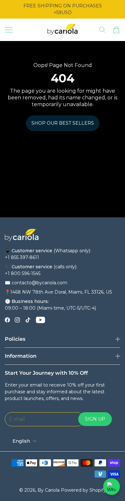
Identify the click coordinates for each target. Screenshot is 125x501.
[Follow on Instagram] (17, 320)
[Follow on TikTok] (28, 320)
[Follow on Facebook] (7, 320)
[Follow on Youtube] (40, 320)
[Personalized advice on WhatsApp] (111, 486)
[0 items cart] (116, 30)
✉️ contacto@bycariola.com (36, 283)
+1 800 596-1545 (22, 273)
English (21, 441)
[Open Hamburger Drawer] (9, 30)
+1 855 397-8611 (22, 257)
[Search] (102, 30)
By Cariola (49, 490)
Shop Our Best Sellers (62, 123)
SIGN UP (95, 419)
